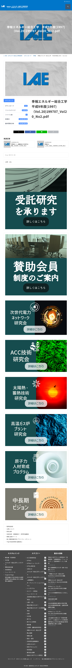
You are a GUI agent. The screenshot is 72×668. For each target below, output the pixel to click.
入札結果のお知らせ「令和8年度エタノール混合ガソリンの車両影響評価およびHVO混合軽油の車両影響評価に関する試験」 (58, 621)
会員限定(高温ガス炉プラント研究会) (36, 598)
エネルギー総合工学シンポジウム (36, 573)
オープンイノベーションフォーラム (36, 584)
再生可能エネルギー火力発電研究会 (36, 609)
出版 (36, 613)
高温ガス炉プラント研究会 (36, 655)
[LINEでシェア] (41, 132)
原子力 (36, 619)
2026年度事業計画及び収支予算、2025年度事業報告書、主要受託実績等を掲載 (58, 605)
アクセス (67, 1)
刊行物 (36, 616)
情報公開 (36, 636)
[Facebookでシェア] (30, 132)
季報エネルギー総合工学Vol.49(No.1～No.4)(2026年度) (57, 581)
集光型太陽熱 (36, 652)
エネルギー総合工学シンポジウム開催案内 (36, 578)
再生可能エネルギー (36, 605)
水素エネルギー (36, 644)
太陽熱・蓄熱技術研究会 (36, 627)
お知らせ (36, 569)
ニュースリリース (10, 155)
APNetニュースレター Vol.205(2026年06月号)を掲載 (57, 612)
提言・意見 (36, 638)
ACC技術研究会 (36, 558)
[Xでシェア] (18, 132)
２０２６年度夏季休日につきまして (58, 594)
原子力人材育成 (36, 622)
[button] (53, 132)
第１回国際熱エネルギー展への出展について (58, 568)
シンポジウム (36, 588)
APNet (36, 560)
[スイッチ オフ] (68, 6)
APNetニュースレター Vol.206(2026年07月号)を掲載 (57, 587)
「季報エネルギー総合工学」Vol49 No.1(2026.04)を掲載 (56, 575)
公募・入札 (8, 162)
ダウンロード (9, 100)
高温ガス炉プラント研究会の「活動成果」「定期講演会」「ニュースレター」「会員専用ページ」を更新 (58, 560)
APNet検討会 (36, 566)
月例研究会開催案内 (36, 641)
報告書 (36, 624)
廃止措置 (36, 633)
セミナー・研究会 (36, 591)
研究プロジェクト (36, 647)
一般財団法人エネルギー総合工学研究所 (38, 665)
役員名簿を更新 (52, 599)
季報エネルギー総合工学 (36, 630)
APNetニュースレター (36, 563)
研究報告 (36, 650)
